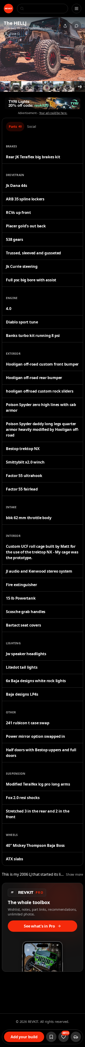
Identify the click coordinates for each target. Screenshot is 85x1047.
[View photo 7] (58, 86)
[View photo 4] (26, 86)
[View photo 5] (37, 86)
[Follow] (51, 1037)
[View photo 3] (16, 86)
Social (31, 126)
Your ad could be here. (53, 113)
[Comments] (76, 26)
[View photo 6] (47, 86)
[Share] (65, 26)
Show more (74, 874)
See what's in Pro (39, 926)
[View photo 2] (5, 86)
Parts (15, 126)
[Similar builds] (76, 1037)
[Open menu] (76, 8)
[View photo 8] (69, 86)
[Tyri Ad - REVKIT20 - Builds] (42, 103)
